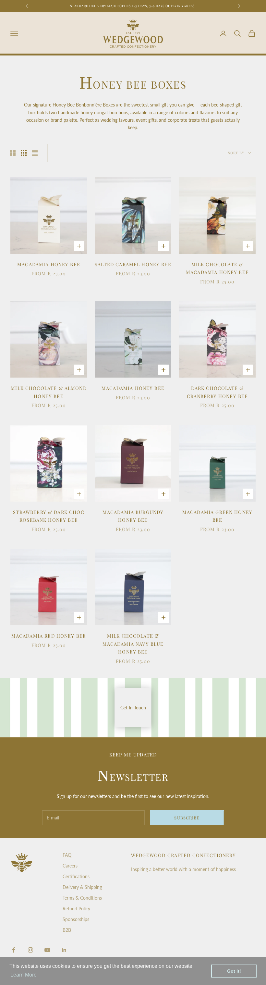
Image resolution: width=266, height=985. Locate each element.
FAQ (67, 855)
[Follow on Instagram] (30, 950)
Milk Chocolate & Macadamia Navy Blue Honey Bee (133, 643)
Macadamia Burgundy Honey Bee (133, 516)
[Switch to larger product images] (13, 153)
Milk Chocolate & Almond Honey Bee (49, 392)
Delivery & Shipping (82, 887)
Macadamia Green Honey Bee (217, 516)
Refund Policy (76, 908)
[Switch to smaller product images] (24, 153)
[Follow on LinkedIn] (64, 950)
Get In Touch (133, 707)
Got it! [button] (234, 971)
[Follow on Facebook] (13, 950)
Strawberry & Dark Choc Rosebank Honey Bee (48, 516)
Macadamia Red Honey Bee (48, 635)
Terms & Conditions (82, 898)
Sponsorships (76, 919)
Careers (70, 865)
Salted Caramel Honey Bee (133, 264)
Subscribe (186, 817)
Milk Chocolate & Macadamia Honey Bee (217, 268)
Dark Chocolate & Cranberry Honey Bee (217, 392)
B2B (67, 930)
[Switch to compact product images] (35, 153)
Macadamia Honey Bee (48, 264)
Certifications (76, 876)
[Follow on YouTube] (47, 950)
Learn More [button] (23, 975)
